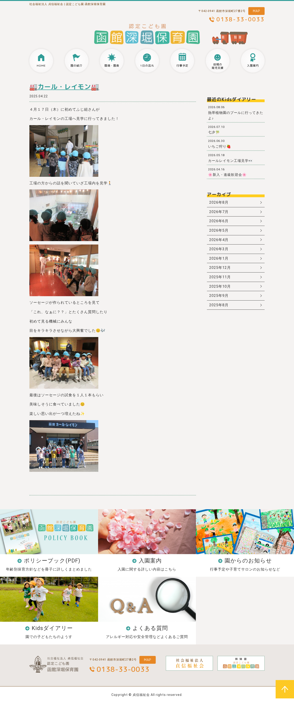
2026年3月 (219, 249)
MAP (256, 11)
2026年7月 (219, 212)
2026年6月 (219, 221)
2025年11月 (220, 277)
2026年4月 (219, 240)
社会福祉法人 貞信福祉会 (46, 4)
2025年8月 (219, 305)
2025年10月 (220, 286)
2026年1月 (219, 258)
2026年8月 (219, 202)
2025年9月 (219, 295)
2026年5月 (219, 230)
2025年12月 (220, 267)
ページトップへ (285, 689)
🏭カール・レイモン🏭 (64, 86)
